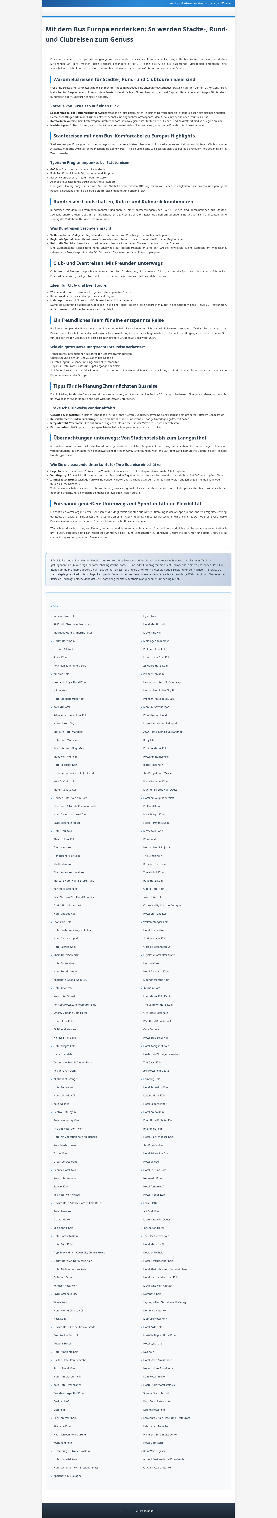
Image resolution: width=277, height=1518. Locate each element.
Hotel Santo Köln (64, 963)
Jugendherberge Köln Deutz (160, 789)
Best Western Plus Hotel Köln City (74, 897)
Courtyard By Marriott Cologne (162, 905)
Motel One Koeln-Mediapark (160, 723)
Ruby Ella (148, 740)
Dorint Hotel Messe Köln (68, 905)
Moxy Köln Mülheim (66, 756)
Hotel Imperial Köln (65, 1459)
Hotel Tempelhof (153, 1186)
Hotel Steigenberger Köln (69, 699)
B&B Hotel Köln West (66, 1029)
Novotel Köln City (64, 723)
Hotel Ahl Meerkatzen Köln (70, 1269)
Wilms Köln (60, 1302)
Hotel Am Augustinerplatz (159, 798)
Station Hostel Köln (155, 938)
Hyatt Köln (149, 616)
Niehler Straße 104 (65, 1037)
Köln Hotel (149, 839)
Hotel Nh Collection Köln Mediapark (75, 1137)
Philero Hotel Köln (65, 839)
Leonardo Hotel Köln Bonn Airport (164, 682)
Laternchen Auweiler (155, 1426)
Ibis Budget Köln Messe (157, 773)
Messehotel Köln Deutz (157, 996)
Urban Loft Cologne (65, 1161)
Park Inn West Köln (65, 1418)
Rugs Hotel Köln (153, 880)
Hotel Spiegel (151, 1161)
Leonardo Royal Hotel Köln (70, 682)
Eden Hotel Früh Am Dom (158, 1120)
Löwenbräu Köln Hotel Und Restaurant (166, 1418)
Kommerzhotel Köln (155, 748)
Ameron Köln (61, 674)
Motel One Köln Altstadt (157, 1285)
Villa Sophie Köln (64, 1228)
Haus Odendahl (63, 1054)
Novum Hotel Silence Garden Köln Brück (78, 1203)
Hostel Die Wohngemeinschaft (161, 1054)
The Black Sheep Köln (156, 1236)
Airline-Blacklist (144, 1510)
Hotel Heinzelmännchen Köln (161, 1277)
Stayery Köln (61, 1186)
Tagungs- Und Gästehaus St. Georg (164, 1302)
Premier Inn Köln (153, 674)
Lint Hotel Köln (152, 963)
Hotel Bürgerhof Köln (156, 1037)
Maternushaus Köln (65, 789)
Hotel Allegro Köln (65, 1046)
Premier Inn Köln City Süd (158, 699)
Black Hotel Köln (153, 765)
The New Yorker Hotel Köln (70, 872)
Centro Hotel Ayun (65, 1112)
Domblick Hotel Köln (155, 1310)
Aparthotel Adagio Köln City (70, 980)
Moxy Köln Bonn (153, 831)
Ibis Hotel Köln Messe (67, 1194)
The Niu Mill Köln (153, 872)
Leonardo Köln (62, 922)
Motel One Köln (152, 632)
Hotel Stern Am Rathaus (157, 1360)
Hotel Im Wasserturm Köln (70, 814)
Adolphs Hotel (62, 1343)
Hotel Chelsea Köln (65, 913)
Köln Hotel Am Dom (155, 1376)
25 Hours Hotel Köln (155, 665)
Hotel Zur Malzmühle (66, 971)
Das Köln (148, 1352)
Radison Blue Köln (64, 616)
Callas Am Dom (63, 1277)
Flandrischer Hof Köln (67, 856)
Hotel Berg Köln (63, 1244)
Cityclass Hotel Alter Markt (159, 955)
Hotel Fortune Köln (154, 1170)
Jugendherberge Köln (156, 980)
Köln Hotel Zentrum (65, 1178)
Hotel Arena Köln (153, 1112)
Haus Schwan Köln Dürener (70, 1434)
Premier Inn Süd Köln (66, 1335)
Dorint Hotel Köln (64, 641)
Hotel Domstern (153, 1442)
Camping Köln (151, 1079)
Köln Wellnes (61, 1104)
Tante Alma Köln (63, 847)
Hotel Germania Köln (156, 971)
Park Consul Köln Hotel (157, 1401)
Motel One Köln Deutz (156, 1219)
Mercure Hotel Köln (155, 1318)
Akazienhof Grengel (66, 1079)
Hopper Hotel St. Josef (156, 847)
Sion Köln (59, 1409)
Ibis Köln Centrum (154, 1145)
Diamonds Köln (63, 1219)
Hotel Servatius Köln (155, 1087)
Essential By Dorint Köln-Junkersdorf (76, 773)
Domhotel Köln (152, 1294)
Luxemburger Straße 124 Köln (72, 1451)
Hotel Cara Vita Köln (66, 1236)
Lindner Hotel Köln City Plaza (160, 690)
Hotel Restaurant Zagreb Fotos (72, 930)
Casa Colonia (151, 1029)
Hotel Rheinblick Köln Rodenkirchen (165, 1269)
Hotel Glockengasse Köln (158, 1137)
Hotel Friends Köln (154, 1194)
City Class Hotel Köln (155, 1013)
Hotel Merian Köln (154, 1244)
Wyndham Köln (63, 1442)
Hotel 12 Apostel (63, 988)
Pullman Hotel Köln (155, 649)
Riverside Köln (62, 1426)
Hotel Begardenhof (155, 1104)
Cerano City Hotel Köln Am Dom (73, 1062)
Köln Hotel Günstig (65, 996)
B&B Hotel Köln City (65, 1294)
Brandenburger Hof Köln (69, 1393)
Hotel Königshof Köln (156, 1046)
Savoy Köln (60, 657)
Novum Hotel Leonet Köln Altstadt (74, 1327)
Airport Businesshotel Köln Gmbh (163, 1459)
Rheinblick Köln (152, 1128)
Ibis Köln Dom (151, 988)
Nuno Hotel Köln (64, 1021)
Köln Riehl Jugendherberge (70, 665)
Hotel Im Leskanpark (66, 938)
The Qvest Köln (152, 1062)
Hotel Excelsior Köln (66, 765)
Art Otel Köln (151, 1211)
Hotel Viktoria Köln (65, 1095)
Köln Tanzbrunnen (65, 1145)
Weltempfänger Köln (155, 922)
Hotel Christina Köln (155, 913)
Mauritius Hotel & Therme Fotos (73, 632)
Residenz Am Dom (65, 1070)
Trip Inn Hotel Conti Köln (68, 1128)
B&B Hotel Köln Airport (157, 1021)
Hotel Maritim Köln (154, 624)
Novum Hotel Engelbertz (158, 1368)
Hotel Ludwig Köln (65, 947)
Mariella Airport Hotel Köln (159, 1335)
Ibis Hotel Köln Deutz (156, 1070)
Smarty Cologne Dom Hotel (70, 1013)
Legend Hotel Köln (154, 1095)
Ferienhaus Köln (63, 1211)
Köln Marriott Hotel (155, 715)
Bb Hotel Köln (151, 806)
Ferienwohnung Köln (66, 1120)
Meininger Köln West (156, 641)
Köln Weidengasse (154, 1451)
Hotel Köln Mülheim (66, 740)
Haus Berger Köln (154, 814)
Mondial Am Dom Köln (157, 657)
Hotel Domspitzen (154, 930)
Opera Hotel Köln (153, 889)
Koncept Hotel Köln (65, 889)
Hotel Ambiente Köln (66, 1352)
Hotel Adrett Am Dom (156, 1153)
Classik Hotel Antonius (156, 947)
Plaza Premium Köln (155, 781)
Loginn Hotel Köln (154, 1409)
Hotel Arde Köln (152, 1327)
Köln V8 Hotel (62, 707)
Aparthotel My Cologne (68, 1476)
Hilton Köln (60, 690)
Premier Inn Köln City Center (160, 1434)
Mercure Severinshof (156, 707)
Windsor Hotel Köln (65, 1285)
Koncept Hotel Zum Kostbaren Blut (75, 1004)
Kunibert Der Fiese (154, 864)
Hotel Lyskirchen (153, 1343)
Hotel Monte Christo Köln (69, 1310)
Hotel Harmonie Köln (156, 823)
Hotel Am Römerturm (156, 756)
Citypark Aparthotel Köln (158, 1467)
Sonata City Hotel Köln (156, 1393)
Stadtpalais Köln (63, 864)
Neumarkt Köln (152, 1178)
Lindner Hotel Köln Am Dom (70, 798)
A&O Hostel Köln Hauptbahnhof (162, 732)
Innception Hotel (153, 1228)
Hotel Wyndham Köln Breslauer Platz (76, 1467)
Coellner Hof (61, 1401)
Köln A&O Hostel (64, 781)
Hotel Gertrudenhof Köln (158, 1261)
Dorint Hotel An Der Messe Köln (73, 1261)
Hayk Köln (60, 1318)
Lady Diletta (150, 1203)
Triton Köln (60, 1153)
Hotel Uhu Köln (63, 831)
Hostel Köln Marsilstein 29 (159, 1385)
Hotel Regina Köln (64, 1087)
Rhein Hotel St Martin (67, 955)
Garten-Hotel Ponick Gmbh (70, 1360)
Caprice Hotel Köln (65, 1170)
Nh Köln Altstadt (63, 649)
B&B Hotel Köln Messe (67, 823)
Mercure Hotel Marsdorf (68, 732)
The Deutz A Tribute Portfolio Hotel (75, 806)
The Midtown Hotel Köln (158, 1004)
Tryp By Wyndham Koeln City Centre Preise (79, 1252)
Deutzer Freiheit (153, 1252)
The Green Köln (152, 856)
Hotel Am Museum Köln (68, 1376)
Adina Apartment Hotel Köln (71, 715)
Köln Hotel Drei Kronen (68, 1385)
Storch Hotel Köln (64, 1368)
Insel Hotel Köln (152, 897)
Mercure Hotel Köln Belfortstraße (74, 880)
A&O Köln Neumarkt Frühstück (72, 624)
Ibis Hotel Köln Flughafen (69, 748)
